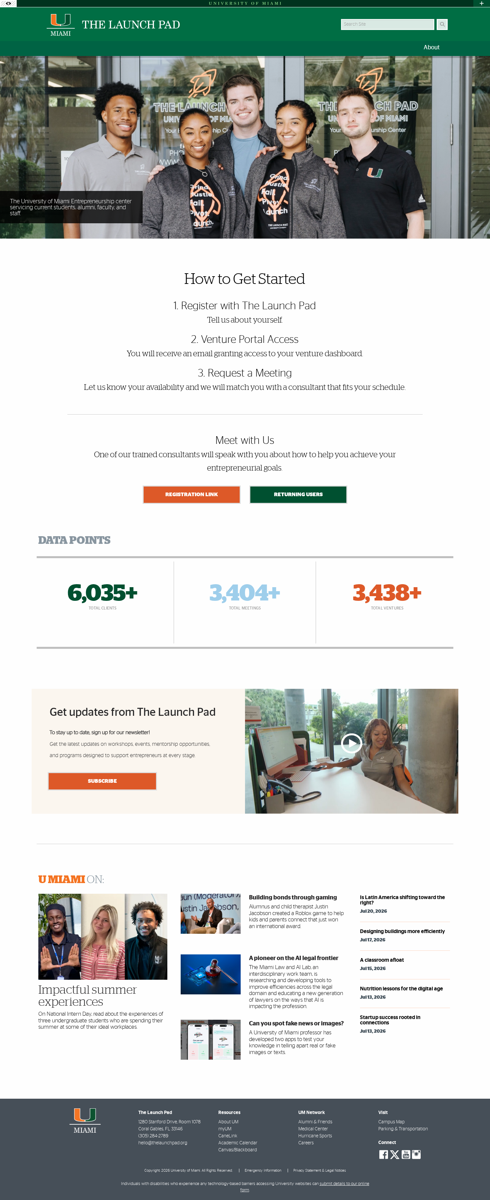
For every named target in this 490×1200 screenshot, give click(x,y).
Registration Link (191, 494)
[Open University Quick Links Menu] (481, 3)
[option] (245, 147)
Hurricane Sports (315, 1136)
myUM (224, 1129)
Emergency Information (263, 1170)
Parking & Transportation (403, 1129)
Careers (306, 1143)
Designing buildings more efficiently (402, 931)
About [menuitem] (432, 48)
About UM (228, 1122)
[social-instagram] (416, 1155)
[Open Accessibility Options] (8, 3)
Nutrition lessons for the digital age (401, 988)
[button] (475, 1181)
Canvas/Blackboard (237, 1150)
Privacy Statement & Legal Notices (319, 1170)
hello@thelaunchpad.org (162, 1143)
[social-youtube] (406, 1155)
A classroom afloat (382, 960)
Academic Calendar (237, 1143)
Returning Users (298, 494)
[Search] (442, 24)
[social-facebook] (383, 1155)
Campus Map (391, 1122)
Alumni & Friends (315, 1122)
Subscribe (102, 781)
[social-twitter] (394, 1154)
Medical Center (313, 1129)
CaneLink (227, 1136)
